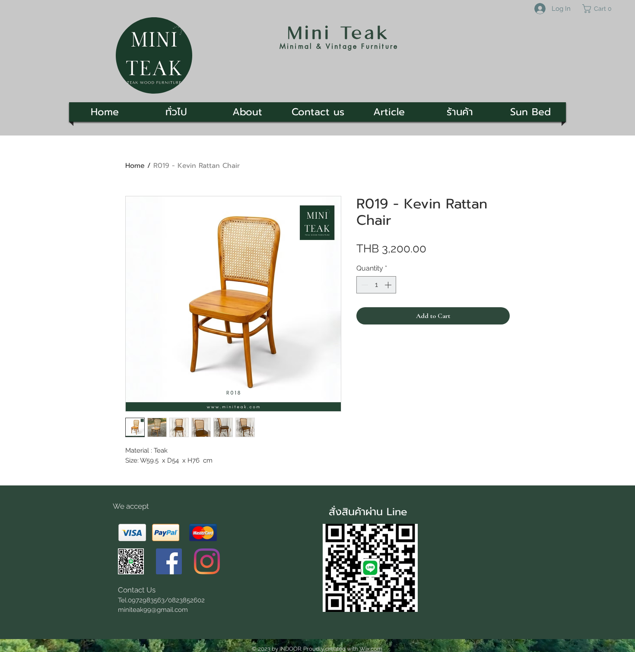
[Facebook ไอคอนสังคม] (169, 561)
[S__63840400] (131, 561)
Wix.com (370, 649)
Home (135, 166)
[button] (600, 8)
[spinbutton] (376, 285)
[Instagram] (207, 561)
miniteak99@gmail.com (153, 610)
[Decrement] (364, 285)
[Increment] (389, 285)
